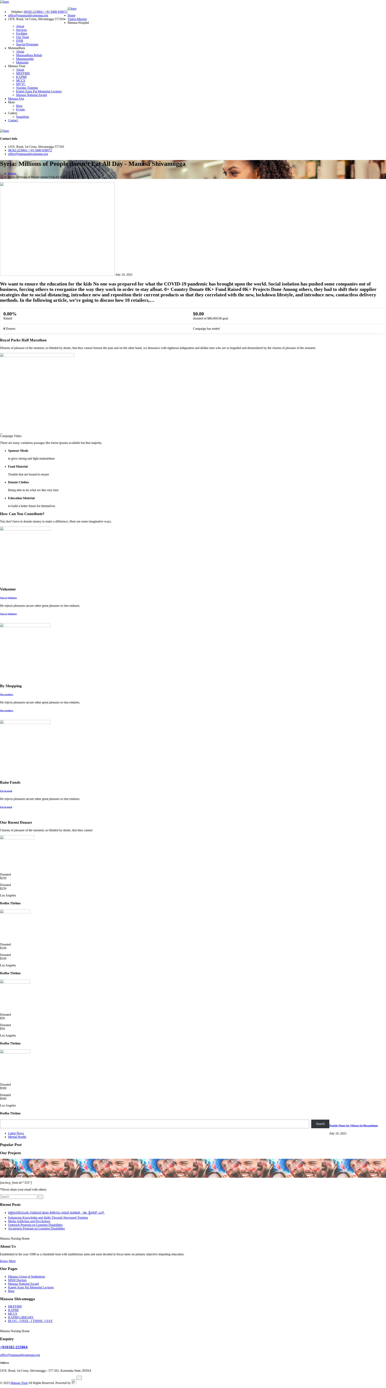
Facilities (21, 33)
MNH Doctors (17, 1280)
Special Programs (27, 44)
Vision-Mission (77, 19)
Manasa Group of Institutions (26, 1276)
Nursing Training (27, 87)
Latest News (16, 1133)
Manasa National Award (31, 95)
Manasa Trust (19, 1383)
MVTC (21, 84)
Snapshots (22, 116)
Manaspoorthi (25, 59)
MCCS (20, 80)
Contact (13, 120)
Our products (6, 694)
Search (320, 1123)
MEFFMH (23, 73)
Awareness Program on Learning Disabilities (36, 1228)
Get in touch (6, 791)
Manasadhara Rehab (29, 55)
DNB (19, 40)
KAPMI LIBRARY (21, 1317)
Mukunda (22, 62)
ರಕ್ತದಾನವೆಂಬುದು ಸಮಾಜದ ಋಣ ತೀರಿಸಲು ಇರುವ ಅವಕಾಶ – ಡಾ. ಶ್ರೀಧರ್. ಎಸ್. (56, 1212)
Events (20, 109)
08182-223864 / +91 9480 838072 (46, 11)
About (20, 26)
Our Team (22, 37)
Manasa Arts (16, 98)
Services (21, 30)
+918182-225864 (14, 1347)
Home (71, 15)
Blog (19, 106)
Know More (8, 1261)
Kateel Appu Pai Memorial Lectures (39, 91)
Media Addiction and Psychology (29, 1221)
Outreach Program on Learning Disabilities (35, 1225)
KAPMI (21, 77)
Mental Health (17, 1137)
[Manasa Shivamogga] (4, 1)
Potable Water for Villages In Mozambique (353, 1125)
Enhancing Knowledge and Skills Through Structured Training (48, 1217)
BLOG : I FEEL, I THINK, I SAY (30, 1321)
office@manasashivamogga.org (28, 15)
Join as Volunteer (8, 597)
